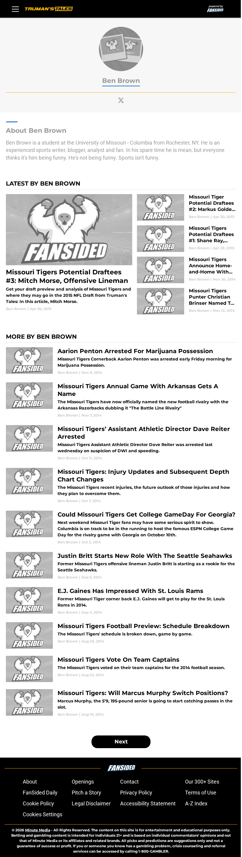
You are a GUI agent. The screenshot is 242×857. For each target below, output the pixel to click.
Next (121, 741)
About (30, 782)
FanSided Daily (40, 792)
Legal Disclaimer (91, 803)
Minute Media (37, 830)
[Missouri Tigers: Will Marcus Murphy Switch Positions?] (121, 703)
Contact (129, 782)
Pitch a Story (86, 792)
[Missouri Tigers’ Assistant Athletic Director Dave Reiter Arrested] (121, 443)
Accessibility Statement (148, 803)
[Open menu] (15, 8)
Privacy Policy (136, 792)
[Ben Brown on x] (121, 100)
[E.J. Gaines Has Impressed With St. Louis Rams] (121, 601)
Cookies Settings (42, 814)
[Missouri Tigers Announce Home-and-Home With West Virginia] (186, 270)
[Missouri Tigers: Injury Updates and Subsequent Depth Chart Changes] (121, 486)
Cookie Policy (38, 803)
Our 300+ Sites (202, 782)
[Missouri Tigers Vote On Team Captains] (121, 669)
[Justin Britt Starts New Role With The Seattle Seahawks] (121, 566)
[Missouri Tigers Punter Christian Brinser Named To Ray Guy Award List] (186, 301)
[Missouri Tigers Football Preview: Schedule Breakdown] (121, 635)
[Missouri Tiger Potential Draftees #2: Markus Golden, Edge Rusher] (186, 207)
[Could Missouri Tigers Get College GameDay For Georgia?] (121, 528)
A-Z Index (196, 803)
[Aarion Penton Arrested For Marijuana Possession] (121, 361)
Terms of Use (200, 792)
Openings (83, 782)
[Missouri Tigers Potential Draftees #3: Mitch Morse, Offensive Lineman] (69, 253)
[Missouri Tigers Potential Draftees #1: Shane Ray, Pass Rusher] (186, 238)
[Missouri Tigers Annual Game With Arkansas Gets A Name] (121, 400)
